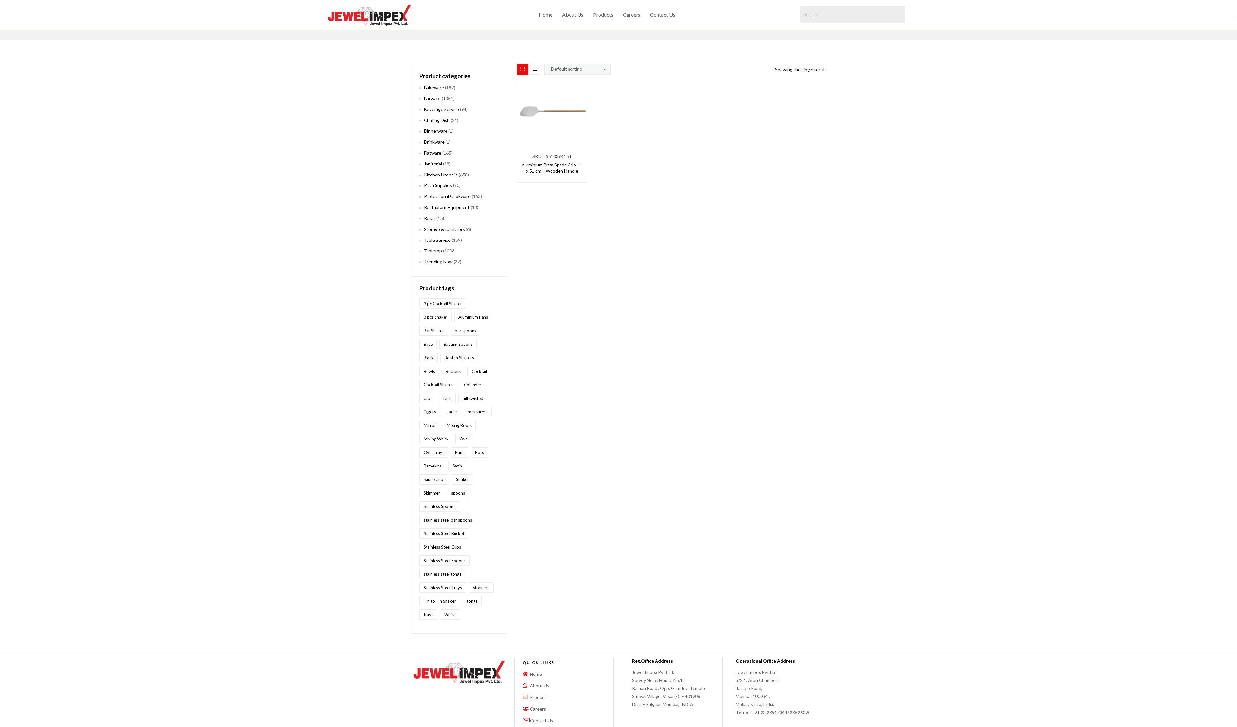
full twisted (473, 398)
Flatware (432, 153)
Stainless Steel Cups (442, 547)
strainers (481, 587)
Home (545, 15)
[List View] (534, 69)
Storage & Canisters (444, 229)
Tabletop (433, 250)
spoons (458, 493)
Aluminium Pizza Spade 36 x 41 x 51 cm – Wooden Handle (552, 168)
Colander (472, 384)
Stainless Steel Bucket (444, 533)
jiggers (430, 411)
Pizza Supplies (438, 185)
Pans (459, 452)
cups (428, 398)
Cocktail (479, 371)
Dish (447, 398)
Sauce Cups (434, 479)
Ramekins (433, 465)
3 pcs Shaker (435, 317)
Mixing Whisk (436, 438)
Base (428, 344)
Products (603, 15)
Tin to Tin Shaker (440, 601)
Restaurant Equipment (447, 207)
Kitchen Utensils (441, 174)
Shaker (462, 479)
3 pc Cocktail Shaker (443, 303)
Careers (631, 15)
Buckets (453, 371)
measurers (477, 411)
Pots (479, 452)
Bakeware (434, 87)
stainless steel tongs (442, 574)
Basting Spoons (458, 344)
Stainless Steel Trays (443, 587)
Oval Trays (434, 452)
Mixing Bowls (459, 425)
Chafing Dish (437, 120)
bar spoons (465, 330)
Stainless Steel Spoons (444, 560)
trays (428, 614)
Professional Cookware (447, 196)
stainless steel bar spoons (448, 520)
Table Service (437, 240)
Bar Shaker (434, 330)
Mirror (430, 425)
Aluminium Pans (473, 317)
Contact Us (662, 15)
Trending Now (438, 261)
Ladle (452, 411)
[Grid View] (522, 69)
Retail (430, 218)
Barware (432, 98)
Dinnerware (435, 131)
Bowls (429, 371)
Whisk (450, 614)
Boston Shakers (459, 357)
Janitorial (433, 163)
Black (429, 357)
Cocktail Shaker (438, 384)
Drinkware (434, 142)
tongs (472, 601)
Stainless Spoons (439, 506)
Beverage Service (441, 109)
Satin (457, 465)
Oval (464, 438)
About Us (572, 15)
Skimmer (432, 493)
